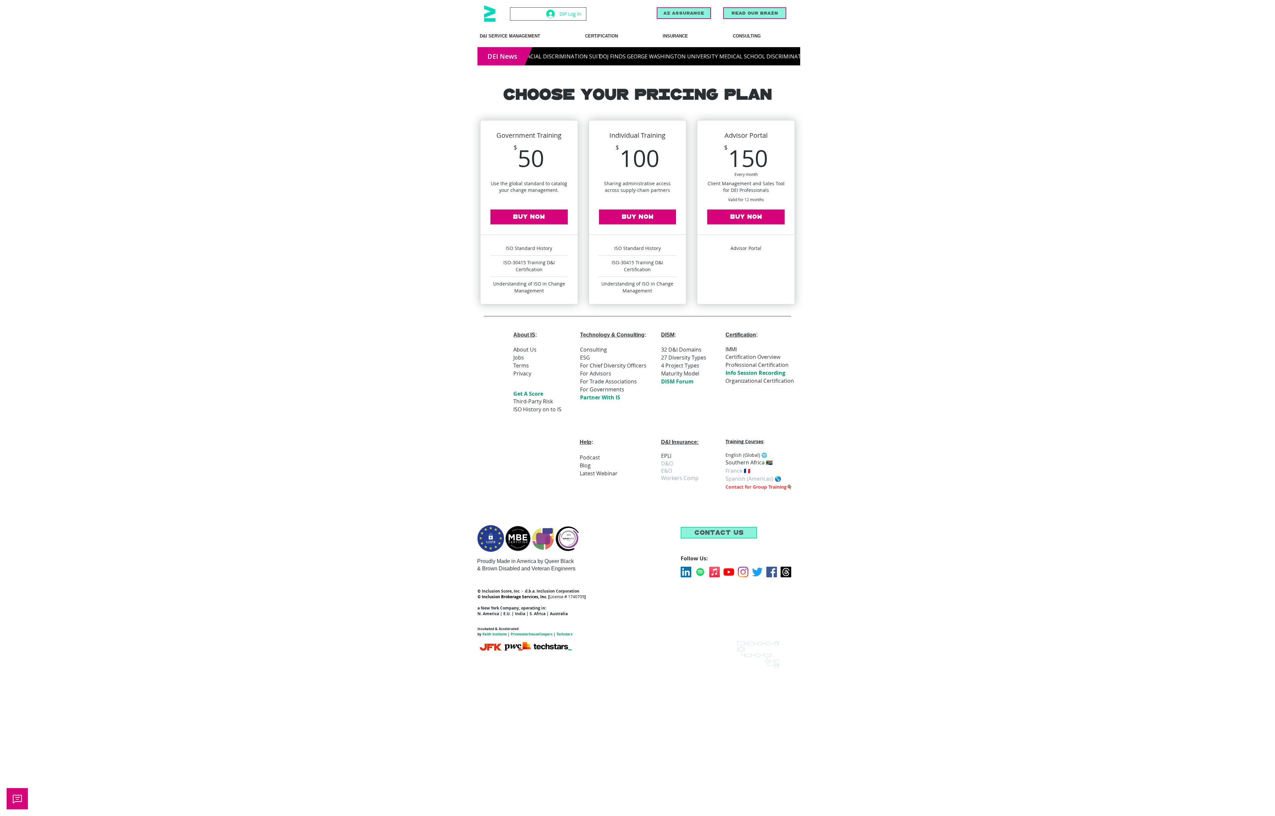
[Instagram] (743, 572)
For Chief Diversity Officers (613, 365)
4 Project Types (680, 365)
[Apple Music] (714, 572)
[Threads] (786, 572)
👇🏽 (789, 487)
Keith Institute (494, 634)
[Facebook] (771, 572)
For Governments (602, 389)
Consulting (593, 349)
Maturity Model (680, 373)
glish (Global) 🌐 (749, 455)
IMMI (731, 349)
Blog (585, 465)
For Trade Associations (608, 381)
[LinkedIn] (686, 572)
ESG (585, 357)
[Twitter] (757, 572)
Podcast (590, 457)
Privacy (522, 373)
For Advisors (595, 373)
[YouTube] (728, 572)
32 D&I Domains (681, 349)
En (728, 455)
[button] (719, 532)
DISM (667, 335)
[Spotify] (700, 572)
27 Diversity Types (683, 357)
